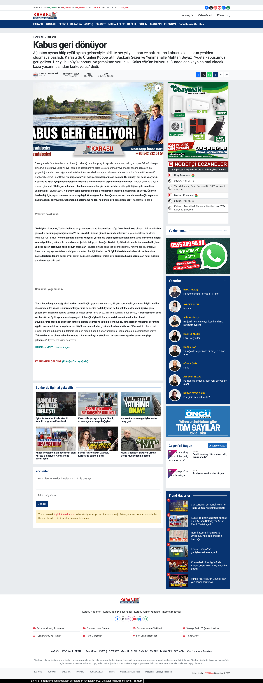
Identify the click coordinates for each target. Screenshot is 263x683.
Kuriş (186, 367)
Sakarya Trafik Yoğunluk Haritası (202, 628)
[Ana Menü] (228, 24)
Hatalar (187, 308)
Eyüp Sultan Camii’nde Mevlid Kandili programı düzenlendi (52, 420)
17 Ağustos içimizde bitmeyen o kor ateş (204, 353)
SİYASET (101, 24)
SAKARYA (76, 24)
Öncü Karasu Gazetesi (192, 24)
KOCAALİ (51, 24)
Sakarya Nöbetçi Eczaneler (50, 628)
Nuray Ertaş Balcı (194, 393)
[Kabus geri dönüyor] (98, 120)
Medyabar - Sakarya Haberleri (158, 672)
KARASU (38, 24)
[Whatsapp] (145, 618)
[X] (123, 618)
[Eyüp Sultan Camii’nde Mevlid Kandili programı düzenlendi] (56, 404)
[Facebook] (117, 618)
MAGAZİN (156, 24)
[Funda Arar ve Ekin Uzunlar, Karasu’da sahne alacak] (98, 438)
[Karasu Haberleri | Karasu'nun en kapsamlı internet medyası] (47, 15)
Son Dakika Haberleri (147, 635)
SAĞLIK (131, 24)
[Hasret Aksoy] (175, 335)
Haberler (38, 37)
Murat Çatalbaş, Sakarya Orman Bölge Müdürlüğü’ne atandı (138, 454)
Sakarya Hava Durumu (98, 628)
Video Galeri (205, 15)
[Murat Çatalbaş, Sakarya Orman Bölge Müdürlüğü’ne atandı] (141, 438)
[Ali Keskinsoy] (175, 320)
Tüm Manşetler (94, 635)
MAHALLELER (116, 24)
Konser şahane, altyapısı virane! (201, 293)
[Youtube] (134, 618)
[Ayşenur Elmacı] (175, 380)
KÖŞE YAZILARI (96, 672)
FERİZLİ (63, 24)
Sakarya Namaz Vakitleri (149, 628)
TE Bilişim (209, 673)
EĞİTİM (143, 24)
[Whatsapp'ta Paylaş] (209, 74)
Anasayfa (187, 15)
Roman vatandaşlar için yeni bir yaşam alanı (205, 382)
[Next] (139, 618)
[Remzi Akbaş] (175, 291)
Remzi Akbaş (190, 289)
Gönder (42, 503)
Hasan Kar (189, 347)
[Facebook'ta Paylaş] (198, 74)
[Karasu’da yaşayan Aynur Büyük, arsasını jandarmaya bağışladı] (98, 404)
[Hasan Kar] (175, 350)
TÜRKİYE (80, 672)
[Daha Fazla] (215, 74)
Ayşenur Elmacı (192, 376)
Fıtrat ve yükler (191, 338)
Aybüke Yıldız (191, 304)
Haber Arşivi (193, 635)
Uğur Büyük (190, 363)
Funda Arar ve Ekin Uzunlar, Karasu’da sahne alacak (93, 454)
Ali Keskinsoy (191, 317)
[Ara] (228, 15)
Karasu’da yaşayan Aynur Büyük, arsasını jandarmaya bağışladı (96, 420)
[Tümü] (225, 230)
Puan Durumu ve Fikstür (49, 635)
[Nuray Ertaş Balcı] (175, 394)
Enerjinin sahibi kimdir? (196, 397)
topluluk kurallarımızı (65, 514)
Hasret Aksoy (191, 334)
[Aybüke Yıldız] (175, 306)
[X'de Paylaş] (203, 74)
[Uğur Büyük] (175, 365)
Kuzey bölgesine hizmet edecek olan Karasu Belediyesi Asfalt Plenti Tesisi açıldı (56, 455)
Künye (220, 15)
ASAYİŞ (88, 24)
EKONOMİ (170, 24)
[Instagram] (128, 618)
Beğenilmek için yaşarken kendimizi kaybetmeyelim (203, 323)
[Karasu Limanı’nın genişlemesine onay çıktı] (141, 404)
